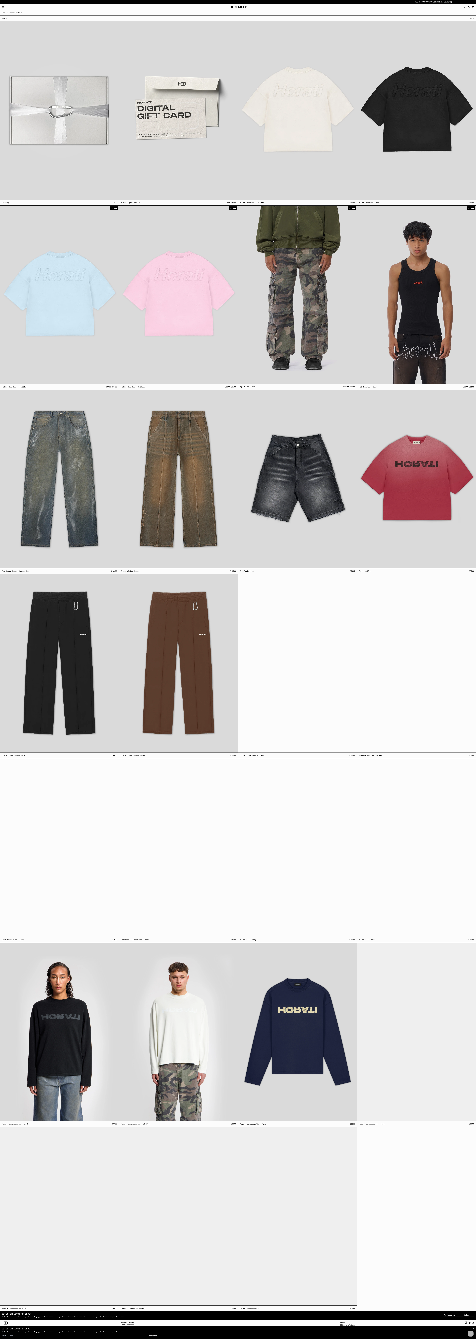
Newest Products (15, 13)
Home (4, 13)
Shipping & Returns (347, 1325)
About (342, 1323)
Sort (471, 18)
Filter (4, 18)
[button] (469, 7)
